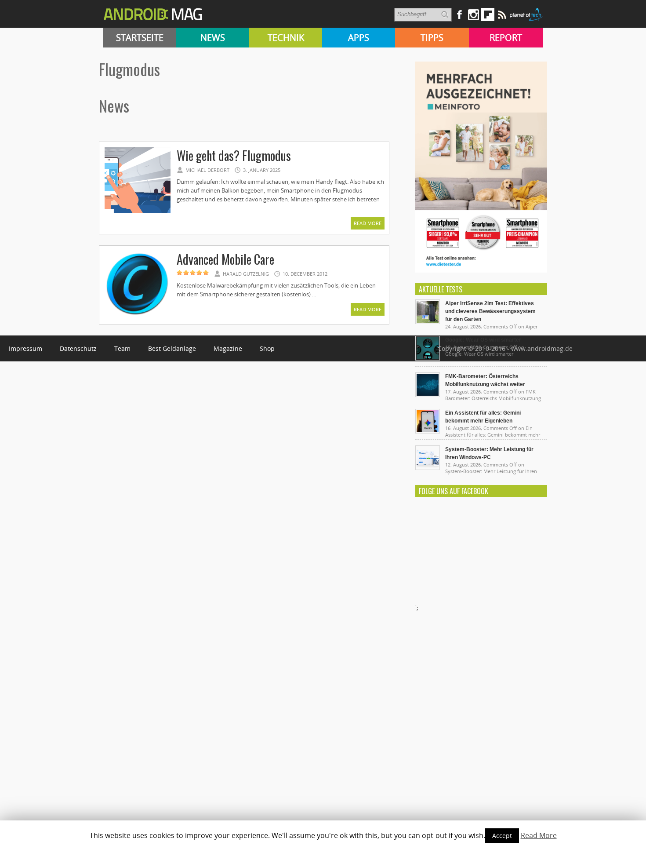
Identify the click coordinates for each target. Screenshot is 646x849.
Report (506, 38)
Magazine (228, 348)
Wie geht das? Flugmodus (234, 155)
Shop (267, 348)
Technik (286, 38)
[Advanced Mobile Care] (137, 316)
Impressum (25, 348)
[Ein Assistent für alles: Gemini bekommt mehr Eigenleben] (427, 431)
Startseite (139, 38)
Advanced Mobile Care (225, 259)
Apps (358, 38)
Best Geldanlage (172, 348)
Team (122, 348)
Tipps (432, 38)
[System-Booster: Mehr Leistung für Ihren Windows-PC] (427, 468)
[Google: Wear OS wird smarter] (427, 358)
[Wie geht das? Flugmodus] (137, 212)
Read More (367, 223)
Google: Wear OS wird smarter (483, 340)
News (212, 38)
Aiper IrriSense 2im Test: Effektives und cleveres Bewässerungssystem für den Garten (490, 311)
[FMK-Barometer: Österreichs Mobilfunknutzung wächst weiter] (427, 395)
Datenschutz (78, 348)
